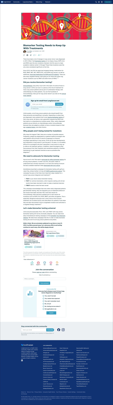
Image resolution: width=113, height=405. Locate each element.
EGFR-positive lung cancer (54, 171)
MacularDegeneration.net (66, 372)
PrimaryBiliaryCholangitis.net (83, 359)
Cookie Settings (72, 392)
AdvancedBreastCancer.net (49, 348)
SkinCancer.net (80, 375)
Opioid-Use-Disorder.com (82, 352)
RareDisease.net (80, 366)
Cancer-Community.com (49, 370)
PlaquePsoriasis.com (81, 357)
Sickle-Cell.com (80, 370)
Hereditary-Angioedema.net (66, 352)
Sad (43, 263)
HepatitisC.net (63, 350)
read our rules (41, 272)
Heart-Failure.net (64, 348)
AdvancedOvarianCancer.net (50, 350)
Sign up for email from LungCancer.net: (45, 101)
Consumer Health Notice (49, 392)
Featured (47, 2)
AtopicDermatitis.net (48, 359)
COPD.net (45, 381)
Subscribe (59, 104)
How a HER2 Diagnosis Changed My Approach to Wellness (32, 242)
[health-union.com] (27, 345)
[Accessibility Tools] (99, 2)
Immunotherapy (28, 85)
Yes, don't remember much (52, 301)
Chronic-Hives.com (48, 377)
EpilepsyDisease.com (48, 388)
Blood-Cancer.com (47, 368)
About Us (23, 392)
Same (56, 263)
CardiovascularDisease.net (49, 372)
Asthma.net (46, 357)
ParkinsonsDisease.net (81, 355)
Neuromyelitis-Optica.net (82, 348)
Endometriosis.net (47, 386)
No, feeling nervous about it (52, 306)
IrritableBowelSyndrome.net (66, 366)
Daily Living (39, 2)
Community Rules (81, 392)
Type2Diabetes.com (81, 386)
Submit (51, 313)
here (24, 256)
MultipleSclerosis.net (65, 386)
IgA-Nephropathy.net (65, 361)
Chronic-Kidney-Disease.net (50, 379)
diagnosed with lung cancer (52, 165)
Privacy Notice (58, 107)
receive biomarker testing (55, 117)
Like (31, 263)
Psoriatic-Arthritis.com (82, 363)
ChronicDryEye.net (47, 375)
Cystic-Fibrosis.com (48, 384)
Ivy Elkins (30, 51)
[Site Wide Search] (96, 2)
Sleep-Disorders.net (81, 377)
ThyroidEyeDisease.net (82, 384)
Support (38, 263)
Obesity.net (79, 350)
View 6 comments (44, 275)
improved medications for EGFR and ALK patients (44, 74)
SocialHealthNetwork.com (82, 379)
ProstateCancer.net (81, 361)
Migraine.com (63, 384)
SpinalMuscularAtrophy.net (82, 381)
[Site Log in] (101, 2)
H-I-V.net (62, 355)
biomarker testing (40, 61)
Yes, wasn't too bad (50, 296)
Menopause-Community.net (66, 377)
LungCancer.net (63, 368)
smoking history (30, 127)
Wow (50, 263)
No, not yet (48, 303)
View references (28, 259)
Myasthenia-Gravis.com (65, 388)
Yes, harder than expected (52, 298)
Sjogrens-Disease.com (81, 372)
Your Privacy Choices (61, 392)
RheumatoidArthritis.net (82, 368)
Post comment (44, 283)
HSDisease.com (63, 357)
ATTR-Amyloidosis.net (48, 361)
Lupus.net (62, 370)
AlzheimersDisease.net (48, 355)
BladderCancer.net (47, 366)
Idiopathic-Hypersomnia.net (66, 359)
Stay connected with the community (34, 326)
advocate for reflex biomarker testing (53, 159)
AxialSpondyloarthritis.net (49, 363)
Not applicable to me (50, 309)
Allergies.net (46, 352)
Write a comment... (29, 278)
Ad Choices (24, 394)
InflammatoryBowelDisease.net (67, 363)
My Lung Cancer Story (53, 233)
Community (16, 2)
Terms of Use (35, 108)
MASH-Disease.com (65, 375)
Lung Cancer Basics (28, 2)
